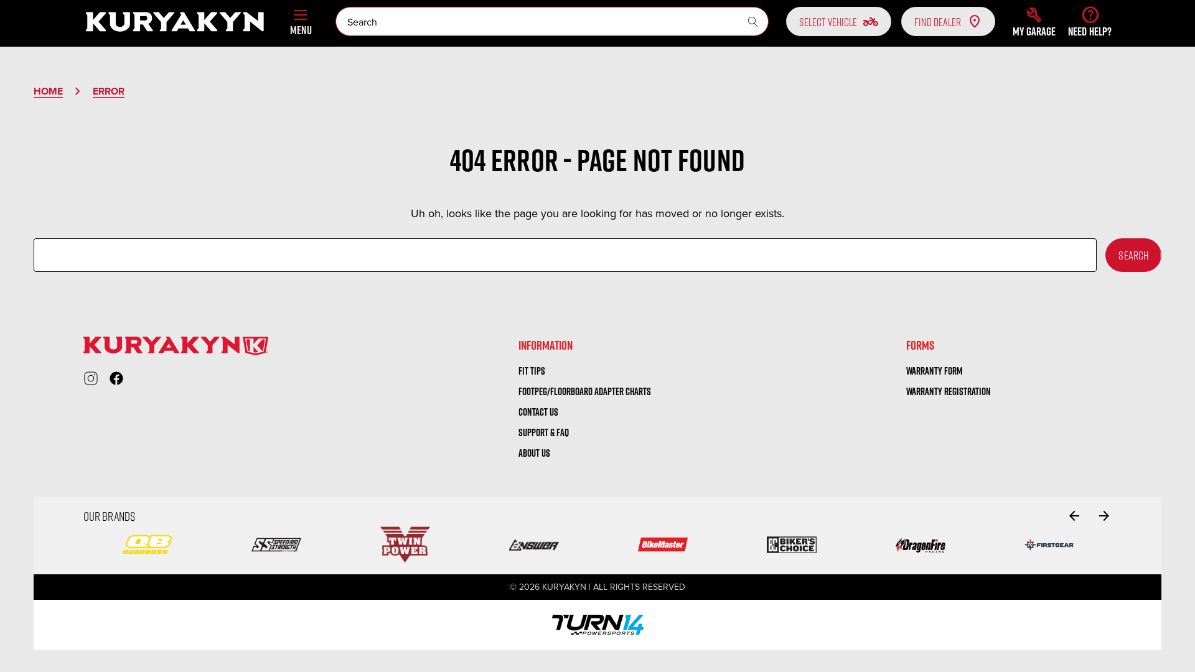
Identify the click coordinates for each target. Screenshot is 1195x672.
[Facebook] (116, 378)
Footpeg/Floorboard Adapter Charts (584, 391)
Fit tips (531, 371)
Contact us (538, 412)
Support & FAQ (543, 432)
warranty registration (948, 391)
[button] (1034, 22)
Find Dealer (937, 21)
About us (534, 453)
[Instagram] (90, 378)
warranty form (934, 371)
